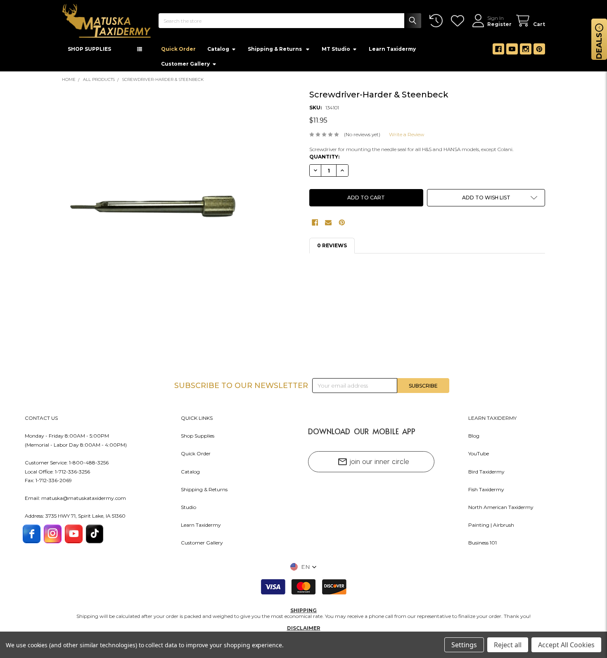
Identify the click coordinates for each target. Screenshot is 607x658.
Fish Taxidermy (486, 492)
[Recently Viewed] (437, 20)
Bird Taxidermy (486, 474)
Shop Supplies (197, 438)
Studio (188, 510)
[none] (154, 214)
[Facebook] (498, 51)
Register (499, 24)
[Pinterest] (539, 51)
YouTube (478, 456)
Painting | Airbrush (491, 527)
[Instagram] (525, 51)
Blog (473, 438)
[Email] (328, 225)
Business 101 (482, 545)
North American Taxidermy (500, 510)
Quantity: (324, 159)
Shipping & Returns (204, 492)
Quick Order (178, 51)
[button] (486, 200)
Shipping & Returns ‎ (275, 51)
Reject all (508, 644)
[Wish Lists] (459, 20)
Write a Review (406, 137)
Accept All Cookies (566, 644)
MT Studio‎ (336, 51)
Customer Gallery (185, 66)
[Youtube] (512, 51)
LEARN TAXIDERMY (492, 420)
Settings (464, 644)
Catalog (218, 51)
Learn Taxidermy (392, 51)
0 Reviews (332, 248)
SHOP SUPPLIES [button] (89, 51)
